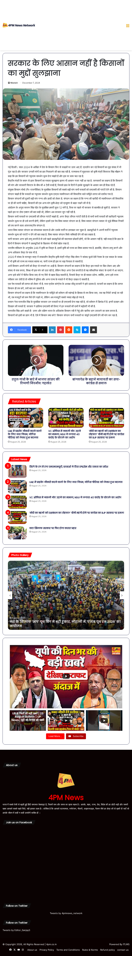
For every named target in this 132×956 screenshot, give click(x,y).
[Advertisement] (79, 26)
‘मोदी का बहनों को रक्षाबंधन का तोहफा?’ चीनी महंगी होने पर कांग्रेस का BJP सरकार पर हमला (106, 434)
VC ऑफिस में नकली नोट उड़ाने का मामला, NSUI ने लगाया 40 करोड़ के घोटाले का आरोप (64, 434)
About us (32, 949)
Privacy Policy (47, 949)
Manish (14, 82)
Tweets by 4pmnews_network (66, 913)
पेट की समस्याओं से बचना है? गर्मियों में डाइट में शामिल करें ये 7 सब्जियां (60, 626)
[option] (66, 595)
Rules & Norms (90, 949)
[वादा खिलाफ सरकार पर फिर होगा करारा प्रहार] (17, 532)
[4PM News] (19, 25)
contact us (123, 949)
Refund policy (107, 949)
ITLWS (126, 944)
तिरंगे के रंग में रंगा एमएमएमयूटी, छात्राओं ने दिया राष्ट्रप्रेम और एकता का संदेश (68, 466)
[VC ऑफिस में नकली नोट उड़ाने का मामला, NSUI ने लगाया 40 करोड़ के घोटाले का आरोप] (66, 418)
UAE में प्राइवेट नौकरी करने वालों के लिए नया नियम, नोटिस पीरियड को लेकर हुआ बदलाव (25, 434)
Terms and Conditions (68, 949)
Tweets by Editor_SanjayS (16, 930)
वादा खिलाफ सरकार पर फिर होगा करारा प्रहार (52, 528)
